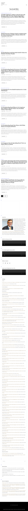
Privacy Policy (23, 509)
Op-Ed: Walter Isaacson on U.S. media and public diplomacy (9, 376)
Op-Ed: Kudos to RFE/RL (5, 373)
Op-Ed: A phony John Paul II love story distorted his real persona (10, 360)
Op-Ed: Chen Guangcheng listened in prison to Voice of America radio (11, 427)
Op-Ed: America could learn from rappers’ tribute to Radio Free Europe (11, 422)
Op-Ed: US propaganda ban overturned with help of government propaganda (12, 417)
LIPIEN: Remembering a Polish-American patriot (8, 347)
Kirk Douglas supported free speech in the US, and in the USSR (10, 313)
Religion (2, 159)
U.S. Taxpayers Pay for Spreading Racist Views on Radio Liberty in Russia (13, 144)
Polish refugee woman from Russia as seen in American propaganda (15, 482)
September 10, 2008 (8, 55)
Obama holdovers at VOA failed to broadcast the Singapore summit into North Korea (13, 322)
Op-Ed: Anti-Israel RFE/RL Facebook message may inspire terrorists (11, 358)
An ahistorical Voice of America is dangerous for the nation (10, 317)
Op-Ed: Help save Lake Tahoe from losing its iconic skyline (9, 389)
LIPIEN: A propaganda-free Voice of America (8, 338)
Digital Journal (7, 232)
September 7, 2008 (8, 92)
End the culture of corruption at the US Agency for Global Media (10, 282)
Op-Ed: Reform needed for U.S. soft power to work (9, 363)
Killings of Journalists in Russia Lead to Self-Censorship (9, 449)
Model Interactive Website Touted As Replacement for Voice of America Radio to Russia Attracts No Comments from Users (13, 35)
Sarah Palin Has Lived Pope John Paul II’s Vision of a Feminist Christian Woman (14, 53)
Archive (6, 351)
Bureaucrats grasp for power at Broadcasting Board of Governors (10, 330)
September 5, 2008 (8, 111)
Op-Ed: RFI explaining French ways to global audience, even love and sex (11, 404)
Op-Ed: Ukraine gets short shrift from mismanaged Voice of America (11, 399)
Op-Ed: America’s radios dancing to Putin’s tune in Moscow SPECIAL (11, 432)
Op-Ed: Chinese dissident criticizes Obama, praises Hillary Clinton (10, 381)
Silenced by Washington (5, 292)
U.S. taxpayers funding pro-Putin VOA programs (8, 333)
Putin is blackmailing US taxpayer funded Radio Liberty (9, 298)
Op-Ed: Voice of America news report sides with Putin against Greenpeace (11, 409)
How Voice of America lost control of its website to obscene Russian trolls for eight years (14, 306)
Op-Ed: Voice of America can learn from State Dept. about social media (11, 379)
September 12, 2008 (8, 37)
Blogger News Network (10, 438)
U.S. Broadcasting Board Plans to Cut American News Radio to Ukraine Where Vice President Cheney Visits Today (13, 108)
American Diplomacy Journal (5, 231)
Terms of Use (19, 509)
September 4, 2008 (8, 128)
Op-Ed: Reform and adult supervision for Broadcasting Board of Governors (12, 368)
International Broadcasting (5, 13)
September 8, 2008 (8, 74)
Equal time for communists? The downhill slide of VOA (9, 326)
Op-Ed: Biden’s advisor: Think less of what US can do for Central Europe (11, 437)
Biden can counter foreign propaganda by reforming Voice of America (11, 295)
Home (9, 10)
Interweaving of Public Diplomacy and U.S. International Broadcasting (11, 288)
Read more (3, 62)
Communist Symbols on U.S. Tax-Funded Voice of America (9, 453)
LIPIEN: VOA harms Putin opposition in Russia (8, 344)
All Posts (12, 10)
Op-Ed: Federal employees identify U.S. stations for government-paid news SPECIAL (13, 414)
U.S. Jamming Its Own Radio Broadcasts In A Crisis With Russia (13, 90)
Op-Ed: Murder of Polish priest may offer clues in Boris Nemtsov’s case (11, 384)
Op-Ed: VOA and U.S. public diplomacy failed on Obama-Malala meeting (11, 412)
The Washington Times (17, 231)
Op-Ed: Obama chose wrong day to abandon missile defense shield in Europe (12, 445)
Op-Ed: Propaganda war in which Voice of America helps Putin (10, 394)
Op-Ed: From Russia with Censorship (7, 447)
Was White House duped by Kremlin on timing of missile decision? (10, 442)
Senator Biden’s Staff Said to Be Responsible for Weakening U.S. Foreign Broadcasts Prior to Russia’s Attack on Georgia (13, 181)
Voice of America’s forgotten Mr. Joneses (7, 309)
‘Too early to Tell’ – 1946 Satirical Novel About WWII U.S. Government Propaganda (13, 468)
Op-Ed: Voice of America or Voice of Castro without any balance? (10, 355)
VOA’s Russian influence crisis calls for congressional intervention (10, 285)
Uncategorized (3, 32)
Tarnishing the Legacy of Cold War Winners (7, 474)
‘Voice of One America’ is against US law (7, 302)
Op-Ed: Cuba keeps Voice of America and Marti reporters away (10, 386)
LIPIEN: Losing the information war (6, 340)
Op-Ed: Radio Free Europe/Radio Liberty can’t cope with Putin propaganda (12, 350)
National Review (12, 231)
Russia (10, 13)
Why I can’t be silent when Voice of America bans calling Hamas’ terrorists (12, 336)
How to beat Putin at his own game (6, 315)
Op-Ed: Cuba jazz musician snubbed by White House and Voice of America (11, 353)
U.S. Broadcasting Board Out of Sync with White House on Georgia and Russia (13, 126)
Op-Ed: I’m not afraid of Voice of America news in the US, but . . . (10, 419)
